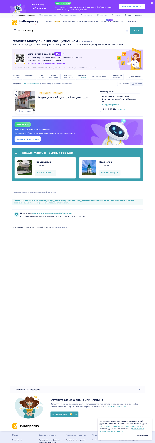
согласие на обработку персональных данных (121, 426)
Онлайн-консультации (88, 21)
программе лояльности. (115, 406)
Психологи (118, 21)
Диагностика (69, 21)
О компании (17, 440)
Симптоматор (132, 21)
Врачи (49, 21)
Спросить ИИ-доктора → (27, 139)
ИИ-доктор (106, 21)
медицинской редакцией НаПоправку (52, 213)
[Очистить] (127, 30)
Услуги (57, 21)
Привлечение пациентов (76, 440)
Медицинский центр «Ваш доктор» (63, 97)
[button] (71, 30)
